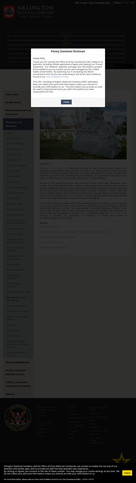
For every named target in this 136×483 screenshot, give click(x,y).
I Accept (66, 102)
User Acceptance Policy (57, 76)
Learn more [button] (88, 479)
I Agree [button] (127, 473)
